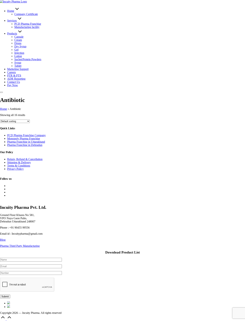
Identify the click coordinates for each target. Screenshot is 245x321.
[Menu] (1, 92)
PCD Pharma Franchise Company (26, 135)
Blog (3, 239)
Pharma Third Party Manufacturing (20, 245)
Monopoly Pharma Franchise (23, 138)
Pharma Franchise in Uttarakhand (26, 141)
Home (3, 108)
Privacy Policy (15, 168)
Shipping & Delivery (19, 162)
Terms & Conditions (18, 165)
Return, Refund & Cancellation (25, 159)
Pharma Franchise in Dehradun (24, 144)
